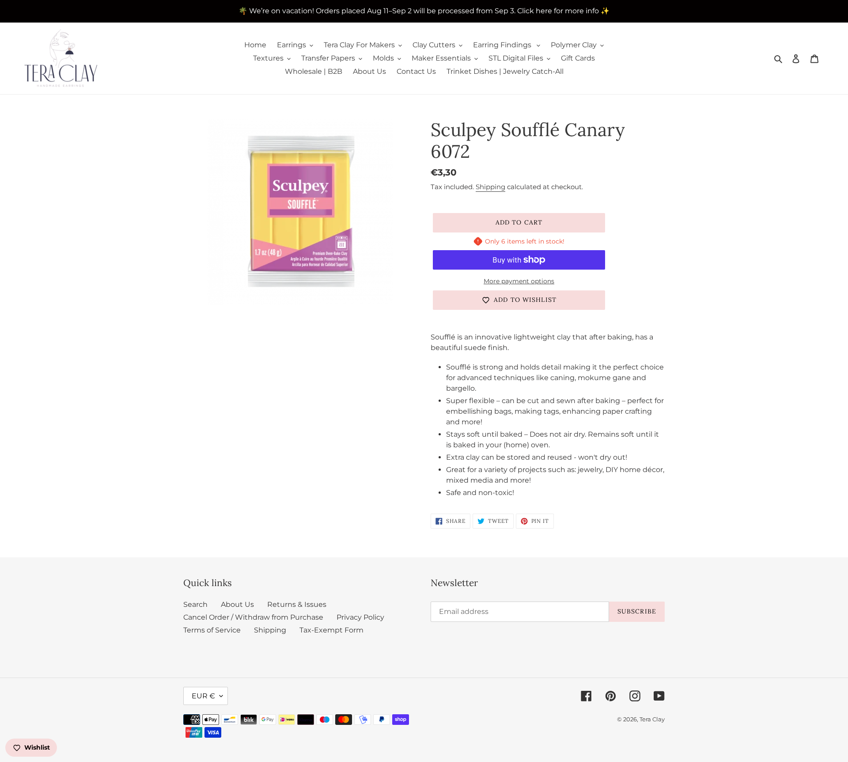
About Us (237, 604)
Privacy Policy (360, 617)
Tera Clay (652, 719)
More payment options (519, 281)
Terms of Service (212, 630)
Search (195, 604)
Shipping (490, 187)
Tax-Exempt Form (331, 630)
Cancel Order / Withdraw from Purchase (253, 617)
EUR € (203, 696)
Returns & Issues (296, 604)
